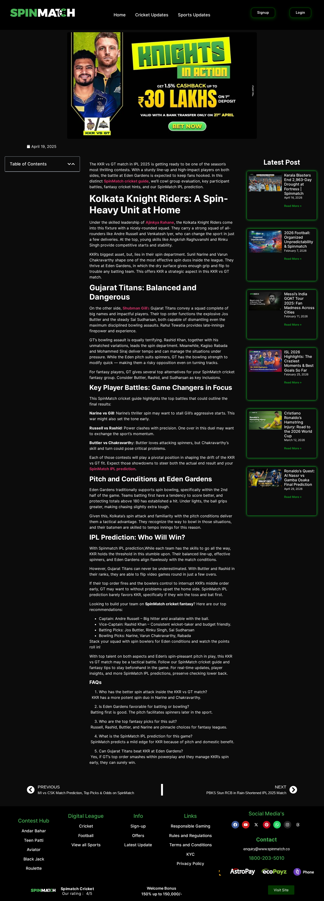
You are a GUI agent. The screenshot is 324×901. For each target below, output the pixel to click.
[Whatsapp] (277, 824)
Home (120, 14)
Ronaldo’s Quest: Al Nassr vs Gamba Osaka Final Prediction (299, 478)
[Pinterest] (266, 824)
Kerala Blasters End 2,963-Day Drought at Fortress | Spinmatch (298, 184)
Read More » (293, 206)
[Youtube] (246, 824)
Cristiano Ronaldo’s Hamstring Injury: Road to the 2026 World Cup (298, 424)
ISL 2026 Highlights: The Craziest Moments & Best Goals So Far (299, 361)
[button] (69, 164)
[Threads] (298, 824)
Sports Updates (194, 14)
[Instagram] (287, 824)
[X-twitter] (256, 824)
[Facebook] (235, 824)
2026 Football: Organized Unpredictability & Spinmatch (298, 239)
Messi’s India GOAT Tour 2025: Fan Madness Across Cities (299, 302)
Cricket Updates (151, 14)
